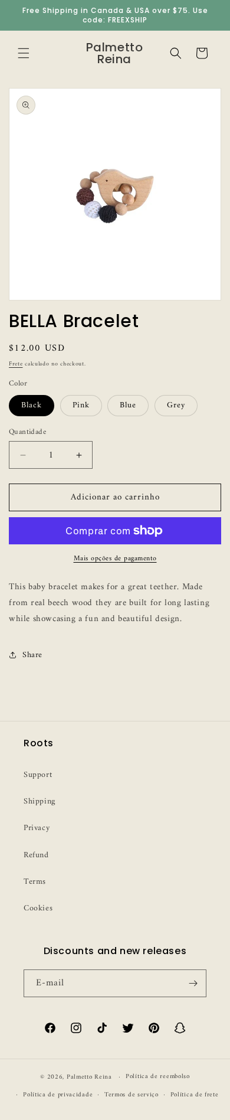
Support (38, 775)
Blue (128, 405)
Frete (16, 364)
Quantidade (27, 432)
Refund (36, 855)
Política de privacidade (58, 1095)
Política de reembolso (158, 1076)
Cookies (38, 908)
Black (31, 405)
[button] (24, 53)
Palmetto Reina (89, 1077)
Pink (81, 405)
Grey (176, 405)
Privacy (37, 828)
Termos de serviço (131, 1095)
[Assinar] (193, 983)
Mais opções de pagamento (115, 559)
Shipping (39, 801)
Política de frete (194, 1095)
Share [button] (32, 655)
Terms (35, 881)
